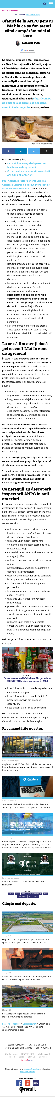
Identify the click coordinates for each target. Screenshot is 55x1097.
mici (45, 894)
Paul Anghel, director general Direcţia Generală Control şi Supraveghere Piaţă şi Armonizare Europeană (26, 184)
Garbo (21, 1057)
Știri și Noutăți (33, 15)
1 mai (11, 894)
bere (23, 894)
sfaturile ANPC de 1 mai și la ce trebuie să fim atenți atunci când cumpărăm (27, 103)
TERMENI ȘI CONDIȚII (37, 1045)
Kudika (12, 1057)
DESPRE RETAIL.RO (16, 1045)
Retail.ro (6, 1023)
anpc (17, 894)
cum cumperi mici (34, 894)
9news (42, 1057)
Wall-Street (43, 1054)
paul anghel (22, 896)
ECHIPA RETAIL (42, 1048)
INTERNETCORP (27, 1054)
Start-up (31, 1057)
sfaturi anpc (33, 896)
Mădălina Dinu (30, 42)
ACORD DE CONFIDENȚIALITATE (18, 1048)
